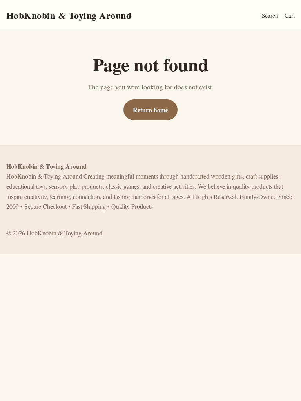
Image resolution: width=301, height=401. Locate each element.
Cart (290, 15)
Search (270, 15)
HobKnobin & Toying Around (68, 15)
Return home (150, 109)
